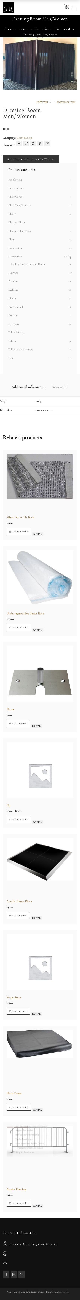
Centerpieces (16, 188)
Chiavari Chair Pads (19, 230)
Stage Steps (14, 997)
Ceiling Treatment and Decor (28, 264)
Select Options (19, 723)
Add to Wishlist (20, 531)
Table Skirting (16, 332)
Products (23, 29)
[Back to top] (69, 1289)
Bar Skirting (15, 179)
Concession (15, 248)
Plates (10, 709)
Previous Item (66, 102)
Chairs (12, 213)
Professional (15, 306)
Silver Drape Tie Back (20, 517)
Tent (11, 358)
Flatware (13, 272)
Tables (12, 341)
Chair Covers (15, 196)
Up (8, 805)
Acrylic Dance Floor (19, 901)
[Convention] (62, 29)
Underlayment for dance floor (25, 613)
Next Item (42, 102)
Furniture (13, 281)
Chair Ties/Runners (19, 205)
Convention (41, 29)
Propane (13, 315)
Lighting (13, 289)
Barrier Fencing (16, 1189)
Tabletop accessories (20, 349)
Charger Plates (16, 222)
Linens (12, 298)
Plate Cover (14, 1093)
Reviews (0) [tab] (60, 387)
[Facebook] (19, 143)
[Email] (47, 143)
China (11, 239)
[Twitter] (26, 143)
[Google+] (33, 143)
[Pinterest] (40, 143)
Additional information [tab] (28, 387)
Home (8, 29)
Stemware (14, 324)
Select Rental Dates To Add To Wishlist (31, 159)
